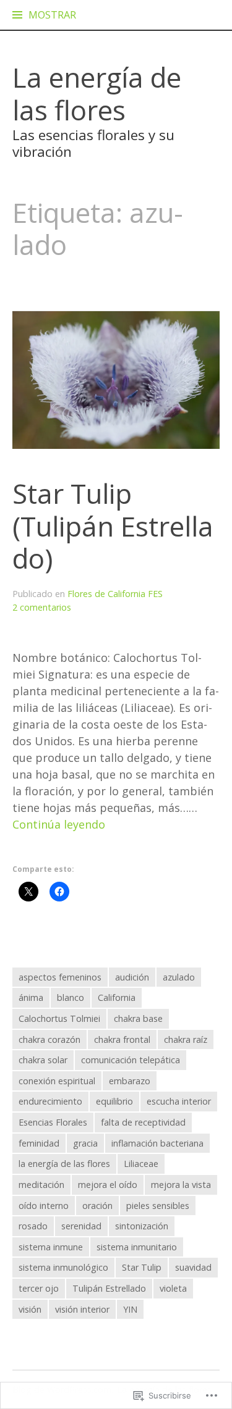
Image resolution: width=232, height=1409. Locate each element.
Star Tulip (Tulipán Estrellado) (112, 526)
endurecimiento (50, 1101)
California (116, 997)
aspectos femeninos (60, 977)
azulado (179, 977)
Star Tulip (141, 1267)
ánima (31, 997)
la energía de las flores (64, 1163)
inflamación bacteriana (157, 1143)
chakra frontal (122, 1039)
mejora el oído (107, 1184)
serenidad (81, 1226)
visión (30, 1309)
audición (132, 977)
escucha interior (179, 1101)
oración (97, 1205)
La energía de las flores (96, 93)
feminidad (39, 1143)
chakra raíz (185, 1039)
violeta (173, 1288)
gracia (85, 1143)
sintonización (141, 1226)
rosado (33, 1226)
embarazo (129, 1081)
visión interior (82, 1309)
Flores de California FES (115, 594)
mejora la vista (181, 1184)
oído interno (44, 1205)
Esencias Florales (53, 1122)
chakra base (138, 1018)
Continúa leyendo (58, 824)
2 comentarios (41, 607)
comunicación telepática (130, 1060)
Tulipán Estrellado (109, 1288)
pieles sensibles (157, 1205)
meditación (41, 1184)
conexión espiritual (57, 1081)
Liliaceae (141, 1163)
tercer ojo (39, 1288)
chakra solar (43, 1060)
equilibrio (114, 1101)
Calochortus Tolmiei (59, 1018)
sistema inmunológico (63, 1267)
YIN (130, 1309)
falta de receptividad (143, 1122)
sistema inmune (51, 1247)
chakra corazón (49, 1039)
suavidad (193, 1267)
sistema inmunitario (137, 1247)
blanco (70, 997)
